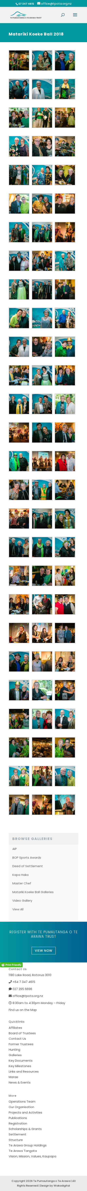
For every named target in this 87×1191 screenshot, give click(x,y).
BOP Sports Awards (26, 857)
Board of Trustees (22, 1033)
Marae (13, 1077)
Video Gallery (22, 900)
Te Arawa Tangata (23, 1151)
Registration (18, 1123)
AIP (14, 849)
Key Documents (21, 1060)
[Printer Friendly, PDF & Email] (11, 965)
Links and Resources (24, 1071)
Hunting (14, 1049)
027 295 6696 (22, 989)
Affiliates (15, 1028)
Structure (16, 1140)
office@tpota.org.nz (28, 996)
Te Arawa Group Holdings (28, 1145)
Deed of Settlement (27, 866)
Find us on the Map (23, 1010)
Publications (18, 1118)
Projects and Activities (25, 1112)
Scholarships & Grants (25, 1129)
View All (17, 909)
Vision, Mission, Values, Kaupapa (32, 1156)
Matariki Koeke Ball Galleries (33, 892)
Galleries (15, 1055)
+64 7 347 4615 (24, 982)
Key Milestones (20, 1066)
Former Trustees (21, 1044)
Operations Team (22, 1101)
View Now (43, 950)
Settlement (17, 1134)
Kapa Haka (20, 875)
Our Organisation (21, 1107)
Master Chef (21, 883)
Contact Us (17, 1038)
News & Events (20, 1082)
